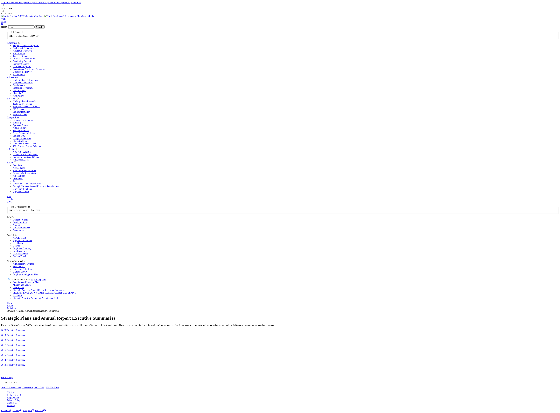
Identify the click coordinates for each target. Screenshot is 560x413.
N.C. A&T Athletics (22, 152)
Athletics (11, 149)
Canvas (16, 245)
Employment (13, 397)
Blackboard (18, 243)
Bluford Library (20, 271)
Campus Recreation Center (25, 154)
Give (3, 24)
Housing (17, 122)
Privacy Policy (13, 400)
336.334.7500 (52, 387)
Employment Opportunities (25, 274)
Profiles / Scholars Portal (24, 58)
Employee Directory (22, 248)
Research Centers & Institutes (26, 106)
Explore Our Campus (23, 120)
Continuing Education (23, 61)
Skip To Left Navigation (55, 2)
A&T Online (19, 53)
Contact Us (12, 403)
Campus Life (13, 117)
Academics (12, 43)
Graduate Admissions (23, 82)
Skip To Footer (74, 2)
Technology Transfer (22, 104)
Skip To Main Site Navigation (15, 2)
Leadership (18, 178)
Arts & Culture (20, 128)
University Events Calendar (25, 143)
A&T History (19, 176)
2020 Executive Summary (13, 330)
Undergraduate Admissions (25, 80)
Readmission (19, 85)
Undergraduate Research (24, 101)
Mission (10, 392)
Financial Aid (19, 93)
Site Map (11, 405)
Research (11, 98)
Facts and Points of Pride (24, 170)
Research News (20, 114)
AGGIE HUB (19, 238)
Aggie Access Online (22, 240)
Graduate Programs (22, 66)
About (10, 162)
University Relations (22, 189)
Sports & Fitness (20, 125)
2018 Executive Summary (13, 340)
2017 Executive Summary (13, 345)
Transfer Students (21, 56)
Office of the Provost (22, 72)
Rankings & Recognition (24, 173)
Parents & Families (21, 227)
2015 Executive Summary (13, 355)
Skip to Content (36, 2)
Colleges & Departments (24, 48)
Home (10, 303)
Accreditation (19, 74)
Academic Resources (22, 51)
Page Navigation (38, 279)
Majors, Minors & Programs (26, 45)
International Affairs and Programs (28, 69)
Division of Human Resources (27, 183)
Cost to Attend (19, 90)
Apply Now (18, 95)
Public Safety (19, 136)
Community (18, 230)
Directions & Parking (22, 269)
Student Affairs (20, 141)
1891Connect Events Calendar (27, 146)
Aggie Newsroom (21, 191)
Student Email (19, 256)
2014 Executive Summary (13, 360)
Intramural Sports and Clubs (26, 157)
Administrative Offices (23, 264)
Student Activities (21, 130)
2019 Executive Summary (13, 335)
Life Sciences (19, 109)
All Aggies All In (21, 159)
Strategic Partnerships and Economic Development (36, 186)
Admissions (12, 77)
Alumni (16, 225)
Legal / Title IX (14, 395)
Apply (4, 21)
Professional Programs (23, 88)
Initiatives (17, 165)
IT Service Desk (20, 253)
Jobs (15, 181)
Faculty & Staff (20, 222)
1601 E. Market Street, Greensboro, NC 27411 (22, 387)
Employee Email (20, 251)
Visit (3, 19)
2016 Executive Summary (13, 350)
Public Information (21, 112)
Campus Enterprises (22, 138)
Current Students (20, 219)
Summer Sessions (21, 64)
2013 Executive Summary (13, 365)
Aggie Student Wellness (24, 133)
